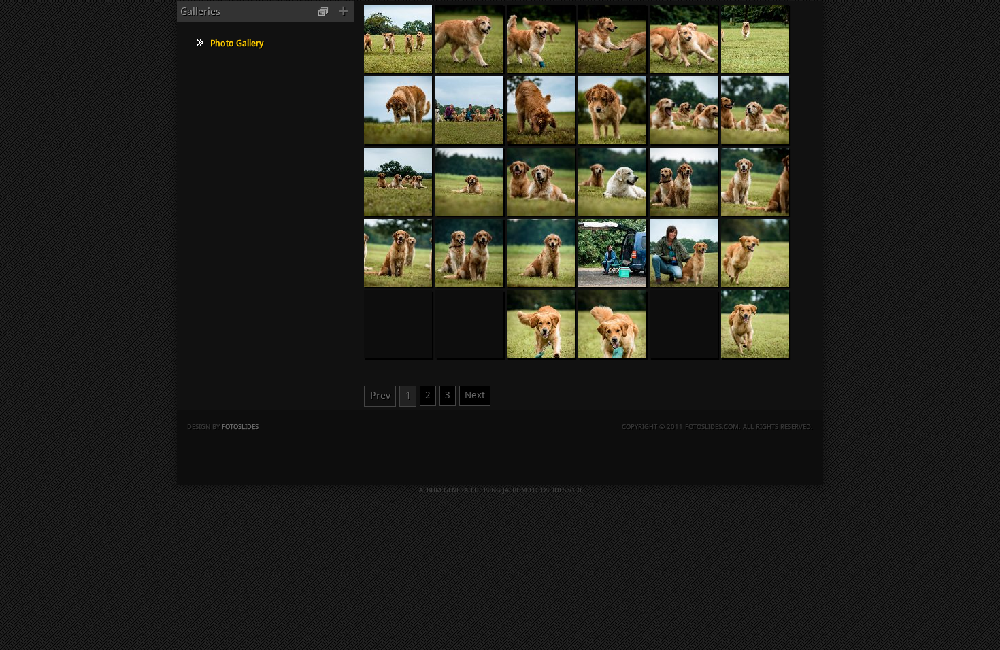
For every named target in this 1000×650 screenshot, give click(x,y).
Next (475, 395)
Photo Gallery (236, 43)
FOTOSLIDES (240, 426)
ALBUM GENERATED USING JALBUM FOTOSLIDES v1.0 (500, 490)
